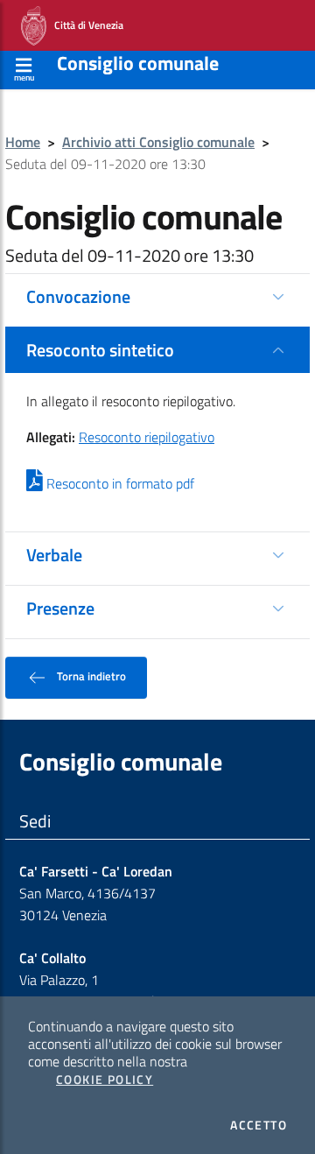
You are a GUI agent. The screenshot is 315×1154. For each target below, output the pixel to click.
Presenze (60, 608)
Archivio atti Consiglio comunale (158, 141)
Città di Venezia (84, 24)
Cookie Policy (104, 1079)
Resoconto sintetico (100, 349)
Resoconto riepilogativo (146, 436)
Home (22, 141)
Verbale (54, 554)
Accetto (258, 1125)
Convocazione (78, 296)
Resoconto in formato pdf (118, 483)
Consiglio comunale (138, 63)
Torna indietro (90, 676)
